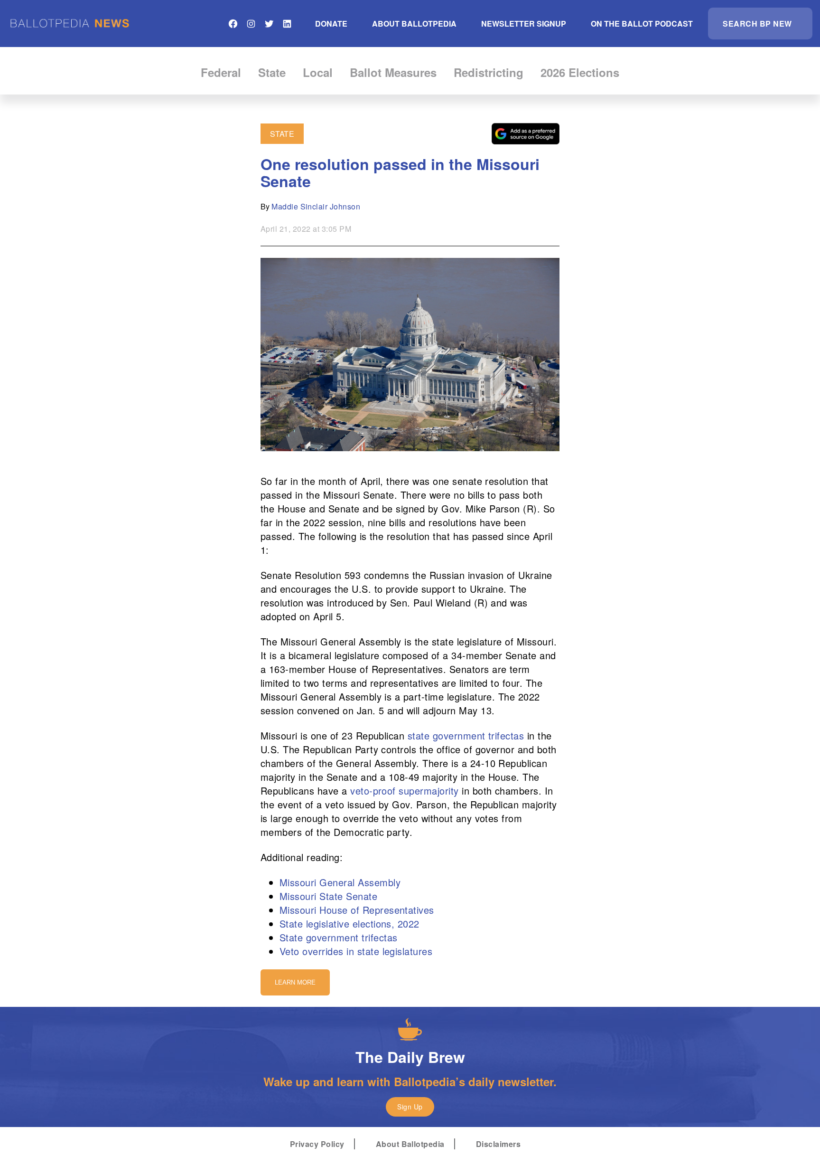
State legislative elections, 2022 (349, 923)
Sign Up (409, 1106)
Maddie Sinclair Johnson (315, 206)
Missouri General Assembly (340, 882)
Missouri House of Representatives (357, 910)
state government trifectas (466, 735)
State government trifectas (338, 937)
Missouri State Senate (328, 896)
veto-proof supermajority (404, 790)
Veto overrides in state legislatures (356, 951)
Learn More (295, 982)
